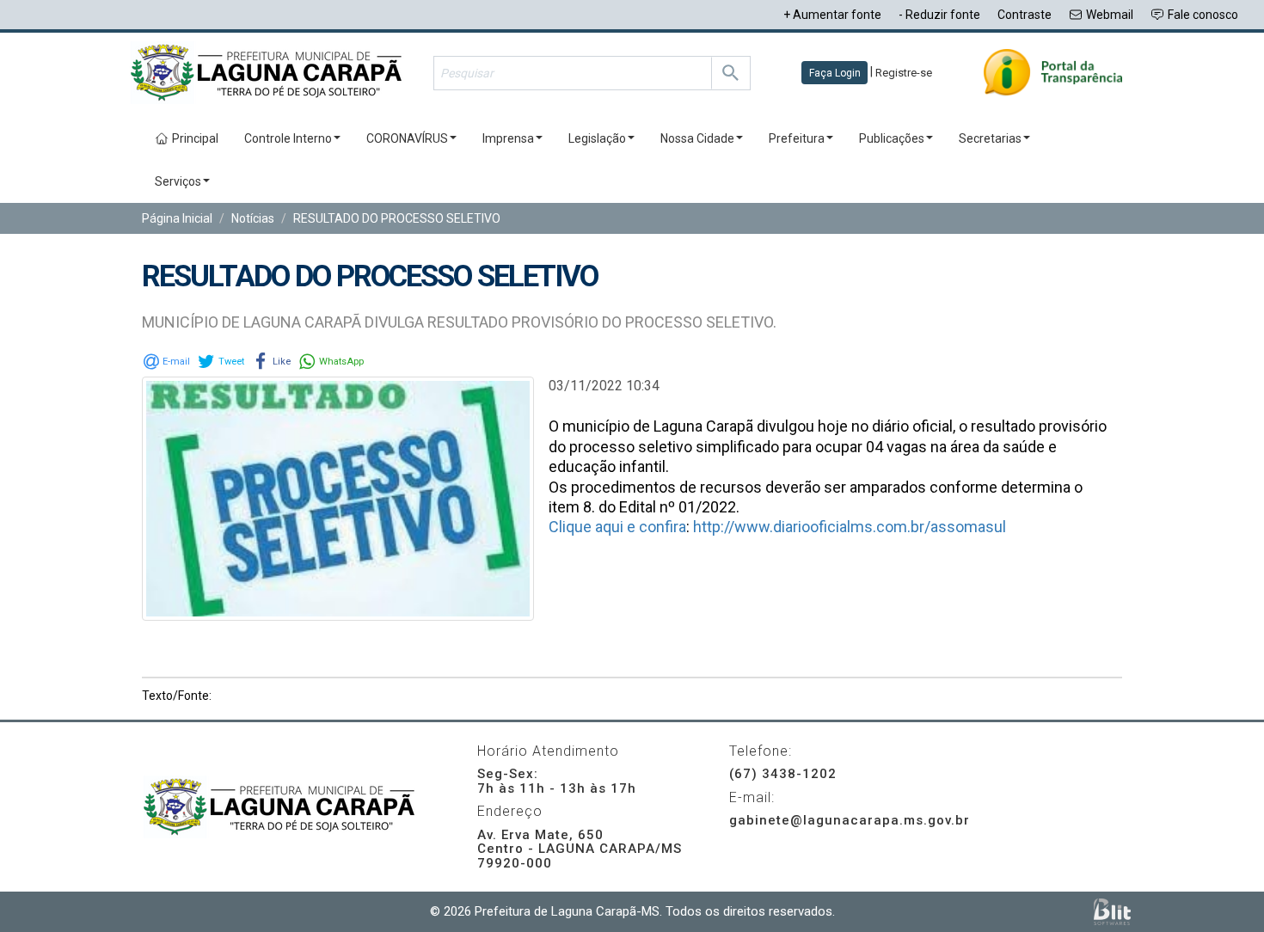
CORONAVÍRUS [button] (407, 138)
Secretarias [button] (990, 138)
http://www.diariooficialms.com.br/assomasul (849, 527)
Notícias (252, 218)
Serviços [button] (178, 181)
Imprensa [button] (508, 138)
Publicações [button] (891, 138)
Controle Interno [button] (288, 138)
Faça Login (835, 73)
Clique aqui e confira (617, 527)
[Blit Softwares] (1112, 911)
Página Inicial (177, 218)
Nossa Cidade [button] (697, 138)
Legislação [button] (597, 138)
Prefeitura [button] (797, 138)
